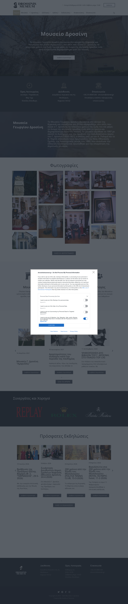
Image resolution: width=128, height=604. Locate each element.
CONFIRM (51, 325)
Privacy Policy (74, 331)
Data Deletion (54, 331)
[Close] (94, 272)
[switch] (85, 300)
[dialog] (64, 302)
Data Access (64, 331)
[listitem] (64, 296)
